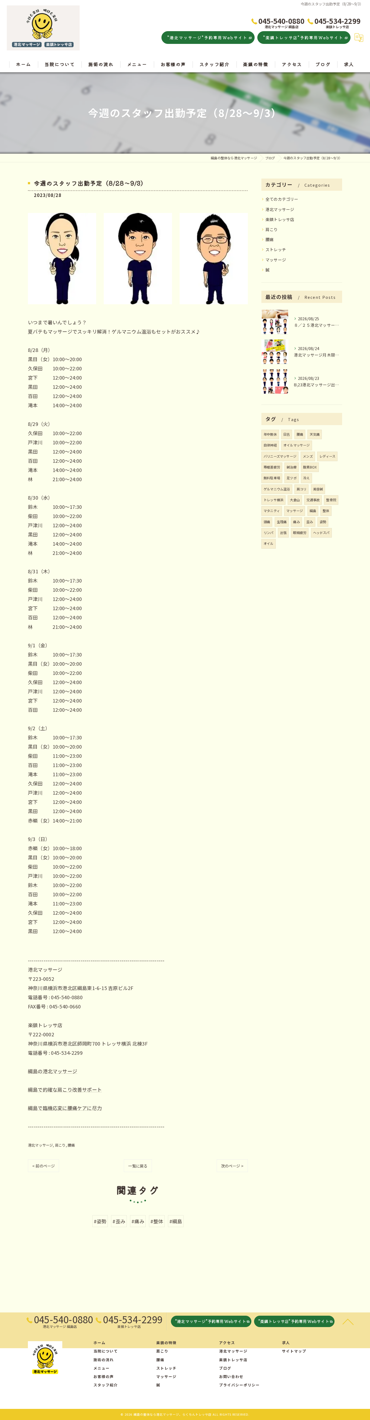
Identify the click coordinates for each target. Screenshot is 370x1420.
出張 (283, 532)
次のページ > (232, 1166)
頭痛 (267, 521)
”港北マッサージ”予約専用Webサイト (207, 37)
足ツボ (292, 478)
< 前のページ (43, 1166)
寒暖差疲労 (272, 467)
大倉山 (295, 499)
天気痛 (315, 434)
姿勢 (323, 521)
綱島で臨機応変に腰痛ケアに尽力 (65, 1107)
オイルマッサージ (296, 445)
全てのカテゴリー (281, 199)
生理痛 (282, 521)
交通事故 (313, 499)
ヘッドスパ (321, 532)
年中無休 (270, 434)
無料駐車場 (272, 478)
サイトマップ (294, 1351)
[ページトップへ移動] (348, 1321)
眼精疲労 (299, 532)
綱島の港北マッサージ (52, 1071)
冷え (306, 478)
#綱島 (175, 1221)
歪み (309, 521)
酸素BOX (310, 467)
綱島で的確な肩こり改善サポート (65, 1089)
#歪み (118, 1221)
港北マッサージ (40, 1145)
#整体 (156, 1221)
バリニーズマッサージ (280, 456)
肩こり (60, 1145)
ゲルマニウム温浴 (277, 489)
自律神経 (270, 445)
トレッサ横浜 (273, 499)
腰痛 (71, 1145)
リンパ (269, 532)
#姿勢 (100, 1221)
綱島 (313, 510)
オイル (269, 543)
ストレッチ (275, 249)
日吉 (286, 434)
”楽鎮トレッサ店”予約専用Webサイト (303, 37)
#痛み (137, 1221)
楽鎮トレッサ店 (279, 219)
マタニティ (272, 510)
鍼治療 (292, 467)
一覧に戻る (137, 1166)
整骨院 (331, 499)
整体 (326, 510)
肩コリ (302, 489)
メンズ (308, 456)
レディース (327, 456)
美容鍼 (318, 489)
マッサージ (275, 260)
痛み (296, 521)
